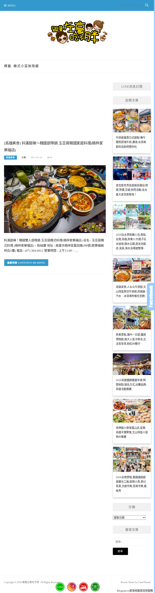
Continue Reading (31, 263)
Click (151, 296)
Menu (12, 5)
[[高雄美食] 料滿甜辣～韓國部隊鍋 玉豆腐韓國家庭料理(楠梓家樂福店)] (55, 198)
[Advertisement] (55, 111)
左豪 (24, 157)
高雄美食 (10, 157)
